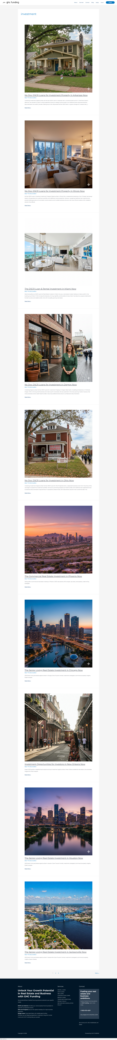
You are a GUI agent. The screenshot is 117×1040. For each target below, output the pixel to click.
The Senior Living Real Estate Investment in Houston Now (54, 858)
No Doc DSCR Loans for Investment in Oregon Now (51, 384)
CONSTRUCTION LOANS (64, 995)
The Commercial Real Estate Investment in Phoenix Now (53, 576)
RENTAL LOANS (62, 990)
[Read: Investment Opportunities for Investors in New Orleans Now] (58, 727)
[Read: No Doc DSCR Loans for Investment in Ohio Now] (58, 443)
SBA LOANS (61, 993)
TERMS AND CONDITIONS (64, 999)
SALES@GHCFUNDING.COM (89, 1015)
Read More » (28, 107)
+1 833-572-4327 (85, 1010)
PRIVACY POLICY (62, 1001)
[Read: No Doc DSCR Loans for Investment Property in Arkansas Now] (58, 58)
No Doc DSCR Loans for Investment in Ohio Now (49, 480)
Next (97, 973)
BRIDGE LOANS (62, 997)
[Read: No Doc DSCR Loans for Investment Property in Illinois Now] (58, 154)
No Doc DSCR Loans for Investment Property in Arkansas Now (56, 95)
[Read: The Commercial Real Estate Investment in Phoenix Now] (58, 539)
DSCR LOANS (61, 991)
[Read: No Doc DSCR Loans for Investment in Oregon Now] (58, 347)
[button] (110, 2)
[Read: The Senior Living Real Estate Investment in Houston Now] (58, 821)
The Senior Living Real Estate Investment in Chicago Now (54, 670)
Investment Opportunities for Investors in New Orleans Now (55, 764)
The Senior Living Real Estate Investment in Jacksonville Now (55, 952)
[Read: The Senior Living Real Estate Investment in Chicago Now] (58, 633)
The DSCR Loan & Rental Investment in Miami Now (50, 289)
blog (26, 97)
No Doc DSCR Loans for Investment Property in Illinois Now (55, 191)
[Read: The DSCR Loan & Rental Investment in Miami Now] (58, 252)
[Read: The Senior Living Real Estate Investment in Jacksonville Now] (58, 915)
